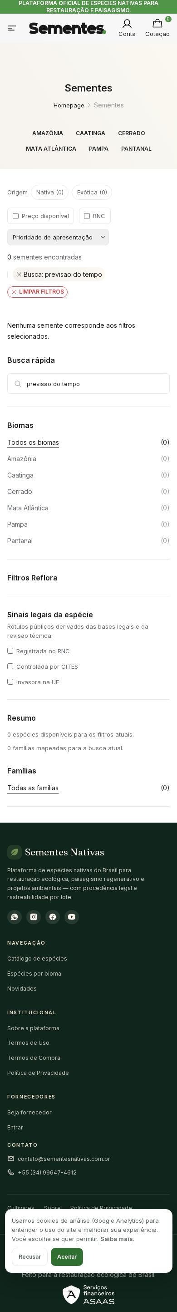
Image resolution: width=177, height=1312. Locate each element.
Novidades (22, 988)
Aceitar (67, 1256)
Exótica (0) (92, 192)
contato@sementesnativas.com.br (64, 1158)
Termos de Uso (28, 1042)
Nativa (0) (50, 192)
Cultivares (20, 1208)
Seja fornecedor (29, 1112)
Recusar (30, 1256)
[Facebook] (52, 917)
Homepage (69, 105)
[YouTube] (71, 917)
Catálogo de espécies (37, 958)
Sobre (52, 1208)
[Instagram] (33, 917)
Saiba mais (116, 1238)
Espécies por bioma (34, 973)
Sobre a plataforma (33, 1028)
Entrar (15, 1127)
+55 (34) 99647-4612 (47, 1172)
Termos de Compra (33, 1057)
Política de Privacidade (38, 1072)
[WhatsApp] (14, 917)
